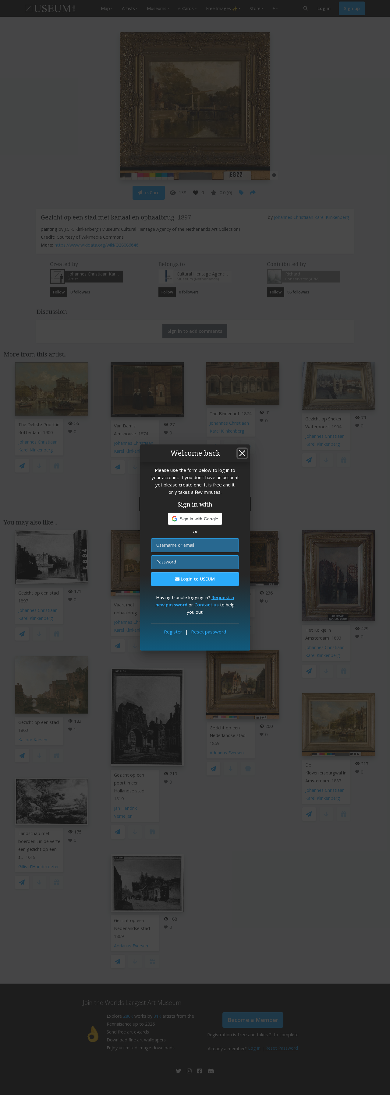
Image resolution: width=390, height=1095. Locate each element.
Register (173, 632)
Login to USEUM (197, 579)
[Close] (242, 453)
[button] (195, 519)
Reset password (208, 632)
